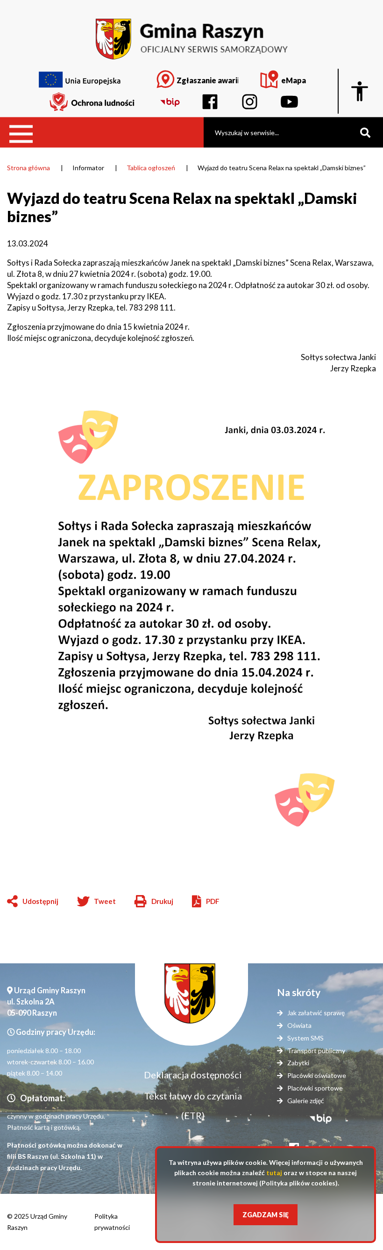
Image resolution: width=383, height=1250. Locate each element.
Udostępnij (40, 901)
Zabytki (298, 1063)
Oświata (299, 1025)
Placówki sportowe (315, 1088)
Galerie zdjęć (305, 1101)
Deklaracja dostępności (193, 1074)
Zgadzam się (265, 1215)
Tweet (105, 901)
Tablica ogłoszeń (151, 168)
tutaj (274, 1173)
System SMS (305, 1038)
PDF (213, 901)
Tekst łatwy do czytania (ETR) (193, 1105)
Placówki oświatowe (316, 1075)
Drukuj (154, 902)
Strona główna (28, 168)
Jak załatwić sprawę (316, 1013)
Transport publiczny (316, 1051)
